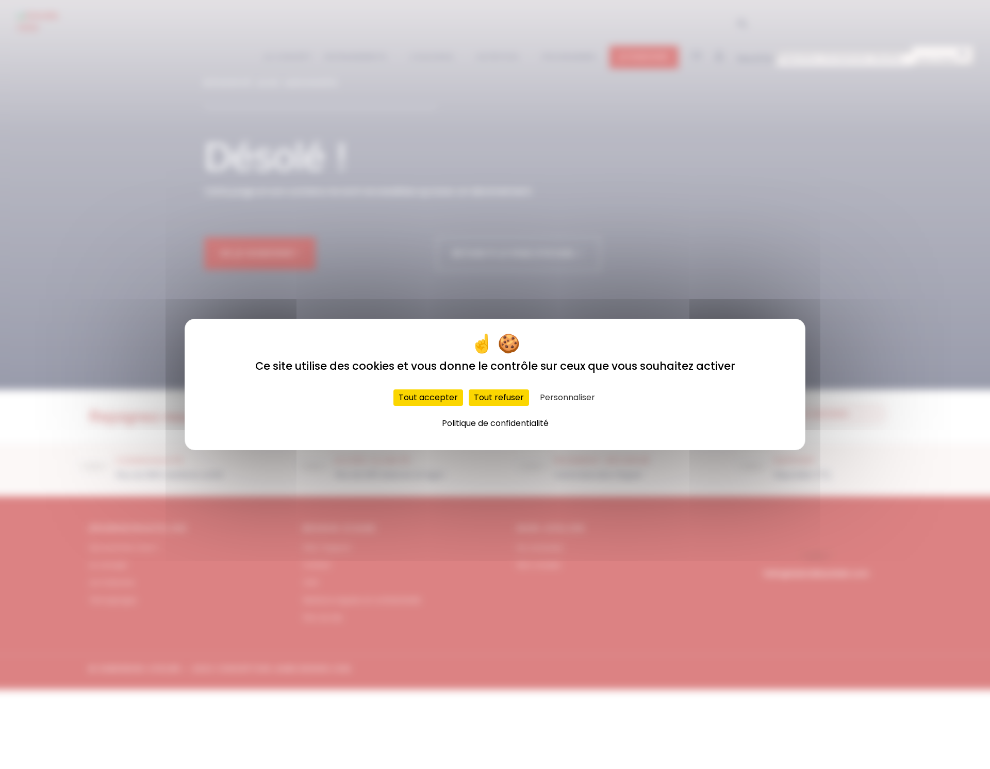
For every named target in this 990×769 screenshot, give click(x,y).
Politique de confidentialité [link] (495, 423)
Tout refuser (499, 397)
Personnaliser (567, 397)
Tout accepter (428, 397)
